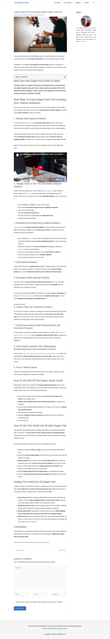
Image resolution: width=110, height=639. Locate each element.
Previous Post (19, 550)
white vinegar (47, 191)
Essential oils (18, 227)
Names (87, 2)
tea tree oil (29, 193)
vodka (32, 238)
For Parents (67, 2)
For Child (57, 2)
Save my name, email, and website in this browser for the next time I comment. (39, 602)
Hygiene (77, 2)
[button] (94, 3)
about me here (82, 41)
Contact (54, 628)
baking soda (28, 123)
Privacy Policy (63, 628)
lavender (20, 249)
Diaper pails (17, 15)
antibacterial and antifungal (26, 296)
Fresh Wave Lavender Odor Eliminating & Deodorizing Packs (40, 353)
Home (44, 628)
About (49, 628)
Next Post (63, 550)
